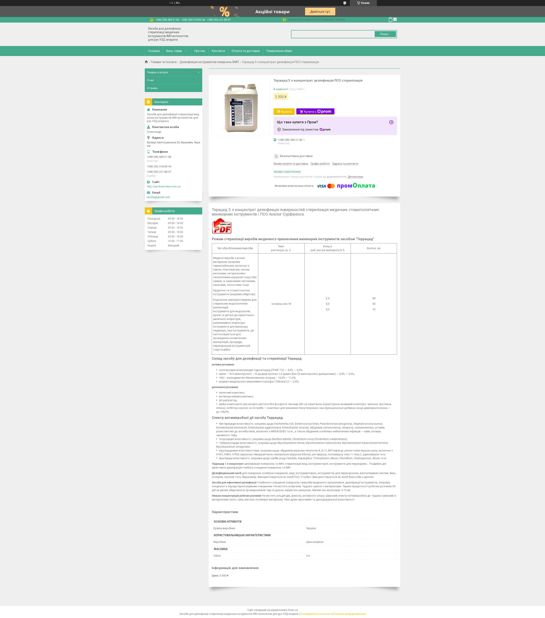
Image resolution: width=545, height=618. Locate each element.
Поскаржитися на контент (315, 613)
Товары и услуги (157, 72)
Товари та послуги (163, 62)
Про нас (199, 51)
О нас (150, 80)
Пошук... (385, 34)
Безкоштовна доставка (296, 156)
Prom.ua (293, 610)
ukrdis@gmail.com (158, 197)
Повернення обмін (279, 51)
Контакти (218, 51)
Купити (286, 111)
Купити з (310, 111)
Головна (154, 51)
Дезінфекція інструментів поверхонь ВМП (209, 62)
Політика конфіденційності (349, 613)
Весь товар (174, 51)
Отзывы (152, 88)
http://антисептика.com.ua (164, 186)
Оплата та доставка (246, 51)
